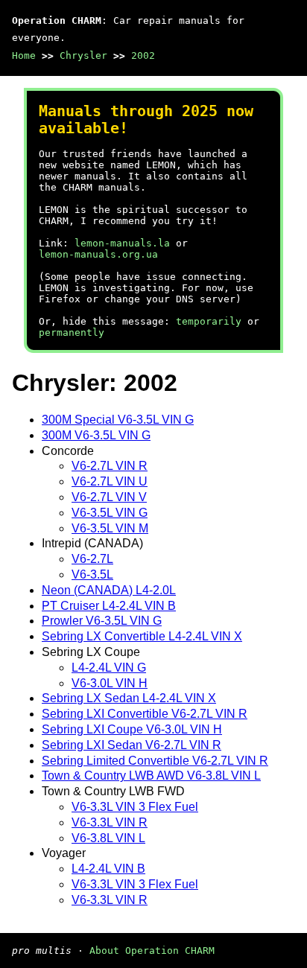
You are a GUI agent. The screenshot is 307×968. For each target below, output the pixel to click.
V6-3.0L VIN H (110, 683)
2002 (143, 55)
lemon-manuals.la (122, 243)
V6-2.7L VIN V (109, 497)
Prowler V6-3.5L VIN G (102, 620)
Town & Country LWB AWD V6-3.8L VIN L (151, 775)
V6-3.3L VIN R (110, 822)
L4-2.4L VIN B (108, 868)
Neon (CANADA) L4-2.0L (109, 590)
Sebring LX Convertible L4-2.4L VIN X (142, 636)
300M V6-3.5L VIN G (96, 435)
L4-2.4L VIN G (109, 667)
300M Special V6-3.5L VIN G (118, 419)
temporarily (208, 321)
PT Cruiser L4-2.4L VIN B (109, 605)
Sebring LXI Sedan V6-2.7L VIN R (131, 745)
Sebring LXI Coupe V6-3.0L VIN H (132, 729)
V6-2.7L (92, 559)
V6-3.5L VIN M (110, 528)
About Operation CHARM (152, 950)
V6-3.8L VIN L (108, 838)
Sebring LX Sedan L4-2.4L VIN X (129, 698)
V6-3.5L (92, 574)
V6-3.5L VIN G (110, 512)
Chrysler (83, 55)
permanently (71, 332)
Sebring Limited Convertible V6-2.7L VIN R (155, 760)
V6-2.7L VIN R (110, 465)
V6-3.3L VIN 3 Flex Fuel (135, 806)
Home (24, 55)
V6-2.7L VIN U (110, 481)
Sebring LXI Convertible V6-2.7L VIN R (144, 713)
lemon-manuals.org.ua (98, 254)
